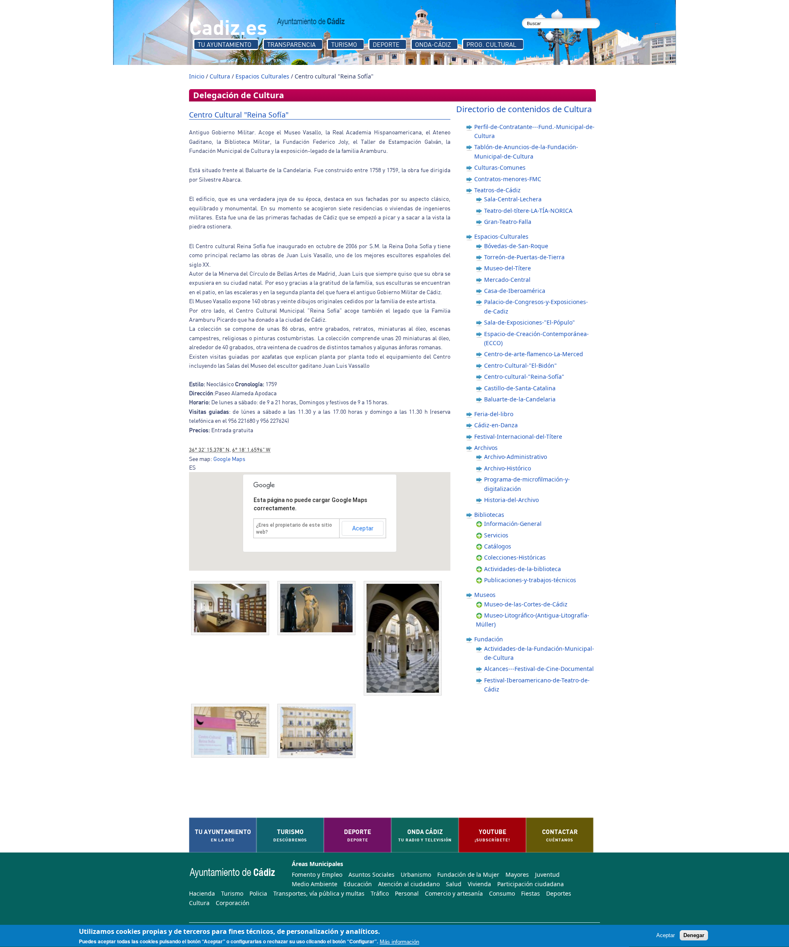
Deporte (386, 44)
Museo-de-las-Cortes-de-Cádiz (526, 604)
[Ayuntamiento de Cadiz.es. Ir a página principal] (311, 21)
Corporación (232, 903)
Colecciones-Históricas (515, 557)
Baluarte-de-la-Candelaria (520, 399)
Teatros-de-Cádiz (497, 190)
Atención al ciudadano (409, 884)
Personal (407, 893)
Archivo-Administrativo (515, 457)
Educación (358, 884)
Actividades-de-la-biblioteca (522, 569)
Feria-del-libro (493, 414)
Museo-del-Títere (507, 268)
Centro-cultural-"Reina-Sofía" (524, 376)
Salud (453, 884)
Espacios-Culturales (501, 236)
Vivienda (479, 884)
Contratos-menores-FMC (507, 179)
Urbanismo (416, 874)
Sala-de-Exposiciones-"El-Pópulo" (529, 322)
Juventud (547, 874)
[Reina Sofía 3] (318, 608)
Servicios (496, 535)
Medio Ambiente (314, 884)
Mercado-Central (507, 279)
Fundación (488, 639)
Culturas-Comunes (500, 167)
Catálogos (497, 546)
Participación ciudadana (530, 884)
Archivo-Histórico (507, 468)
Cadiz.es (228, 26)
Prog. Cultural (491, 44)
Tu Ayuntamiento (224, 44)
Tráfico (380, 893)
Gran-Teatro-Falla (507, 222)
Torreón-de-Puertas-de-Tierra (524, 257)
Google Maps (229, 458)
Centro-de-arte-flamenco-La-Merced (533, 354)
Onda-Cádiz (433, 44)
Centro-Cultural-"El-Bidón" (520, 365)
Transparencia (291, 44)
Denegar (693, 936)
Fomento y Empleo (317, 874)
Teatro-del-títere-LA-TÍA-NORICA (528, 210)
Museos (485, 595)
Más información (399, 942)
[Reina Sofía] (318, 731)
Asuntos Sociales (371, 874)
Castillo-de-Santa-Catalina (520, 388)
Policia (258, 893)
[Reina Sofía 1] (232, 731)
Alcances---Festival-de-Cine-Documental (539, 669)
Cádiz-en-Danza (496, 425)
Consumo (502, 893)
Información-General (513, 524)
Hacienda (202, 893)
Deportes (558, 893)
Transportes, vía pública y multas (319, 893)
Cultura (220, 76)
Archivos (486, 448)
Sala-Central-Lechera (513, 199)
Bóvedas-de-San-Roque (516, 246)
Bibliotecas (489, 514)
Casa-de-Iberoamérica (514, 291)
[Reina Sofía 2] (405, 638)
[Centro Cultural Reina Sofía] (232, 608)
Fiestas (530, 893)
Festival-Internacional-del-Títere (518, 436)
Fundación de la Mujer (468, 874)
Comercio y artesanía (454, 893)
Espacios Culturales (262, 76)
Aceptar (363, 528)
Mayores (517, 874)
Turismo (344, 44)
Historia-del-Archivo (511, 500)
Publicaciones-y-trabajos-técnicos (530, 580)
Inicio (196, 76)
